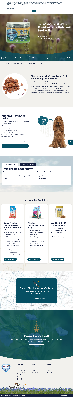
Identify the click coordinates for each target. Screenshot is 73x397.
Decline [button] (39, 11)
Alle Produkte (35, 372)
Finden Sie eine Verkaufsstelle (37, 298)
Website (61, 395)
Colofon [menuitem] (23, 395)
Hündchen (34, 367)
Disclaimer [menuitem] (18, 395)
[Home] (2, 63)
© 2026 (8, 395)
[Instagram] (21, 379)
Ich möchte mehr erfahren (36, 346)
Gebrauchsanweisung (28, 164)
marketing (66, 395)
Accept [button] (33, 11)
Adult (33, 369)
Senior (33, 370)
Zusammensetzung (10, 164)
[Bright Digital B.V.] (70, 395)
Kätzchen (49, 367)
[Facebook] (18, 379)
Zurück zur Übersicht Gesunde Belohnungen (15, 146)
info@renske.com (23, 376)
